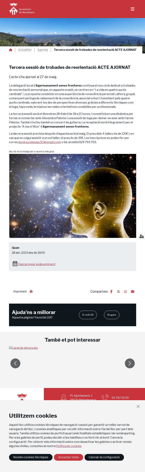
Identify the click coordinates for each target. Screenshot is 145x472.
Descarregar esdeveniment (37, 264)
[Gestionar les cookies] (141, 236)
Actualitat (24, 49)
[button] (72, 196)
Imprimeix (20, 291)
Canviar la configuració (104, 457)
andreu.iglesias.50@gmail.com (39, 142)
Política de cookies (68, 446)
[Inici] (21, 9)
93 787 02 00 (120, 397)
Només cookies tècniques (30, 457)
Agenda (42, 49)
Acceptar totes (68, 457)
